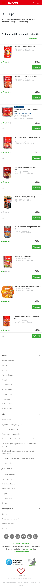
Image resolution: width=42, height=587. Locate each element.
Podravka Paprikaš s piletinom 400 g (27, 228)
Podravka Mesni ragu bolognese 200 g (26, 110)
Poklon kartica (7, 404)
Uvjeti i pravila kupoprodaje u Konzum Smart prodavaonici (18, 452)
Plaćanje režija (7, 394)
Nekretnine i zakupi (8, 488)
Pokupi (4, 380)
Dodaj (37, 67)
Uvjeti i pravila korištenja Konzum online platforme (20, 439)
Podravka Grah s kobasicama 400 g (27, 138)
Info (3, 414)
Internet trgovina (8, 361)
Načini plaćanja (7, 420)
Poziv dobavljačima (8, 484)
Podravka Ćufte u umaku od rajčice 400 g (27, 317)
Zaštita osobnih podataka (11, 434)
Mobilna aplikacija (8, 389)
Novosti (4, 528)
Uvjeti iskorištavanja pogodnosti (13, 424)
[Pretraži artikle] (34, 2)
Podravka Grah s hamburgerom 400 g (26, 168)
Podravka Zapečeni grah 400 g (26, 77)
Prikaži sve (32, 38)
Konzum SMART (7, 385)
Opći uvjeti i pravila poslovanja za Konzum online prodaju (19, 444)
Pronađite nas (7, 479)
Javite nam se (7, 469)
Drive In (4, 370)
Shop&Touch (6, 399)
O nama (4, 514)
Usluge (4, 355)
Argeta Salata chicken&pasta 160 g (28, 286)
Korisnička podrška (8, 474)
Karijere (4, 493)
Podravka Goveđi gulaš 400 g (26, 47)
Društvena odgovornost (10, 519)
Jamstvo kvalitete (8, 524)
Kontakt (4, 503)
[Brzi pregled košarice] (39, 2)
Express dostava (7, 375)
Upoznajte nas (7, 508)
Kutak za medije (7, 498)
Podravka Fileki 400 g (23, 256)
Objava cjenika (7, 463)
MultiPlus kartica (7, 408)
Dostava (5, 365)
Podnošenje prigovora (10, 429)
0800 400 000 (22, 543)
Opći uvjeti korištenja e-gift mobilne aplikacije (18, 458)
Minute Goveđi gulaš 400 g (25, 197)
